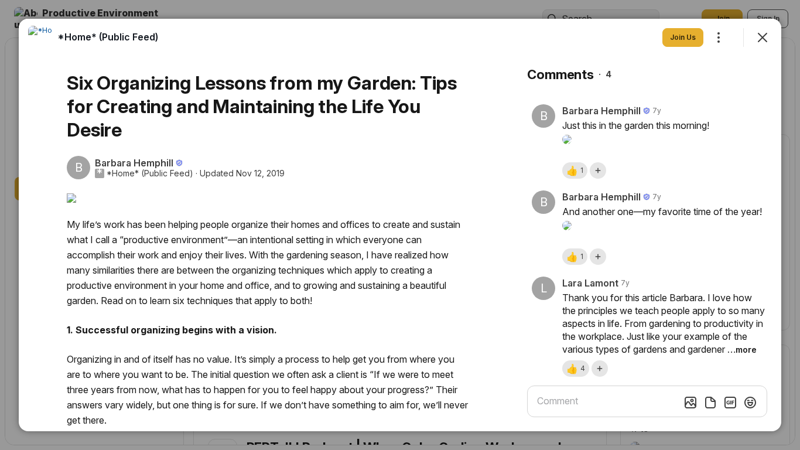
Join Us (683, 37)
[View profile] (40, 37)
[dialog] (400, 225)
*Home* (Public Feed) (150, 173)
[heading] (107, 36)
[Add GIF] (730, 402)
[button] (574, 170)
